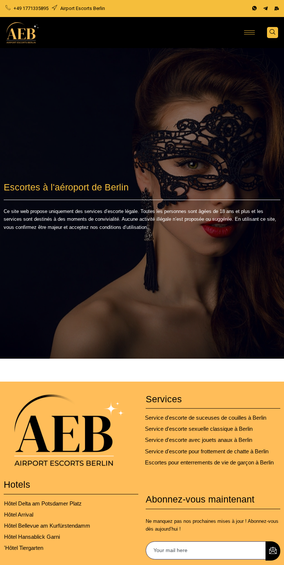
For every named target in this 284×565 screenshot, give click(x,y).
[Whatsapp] (254, 8)
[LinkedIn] (276, 8)
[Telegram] (265, 8)
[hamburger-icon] (249, 32)
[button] (272, 32)
